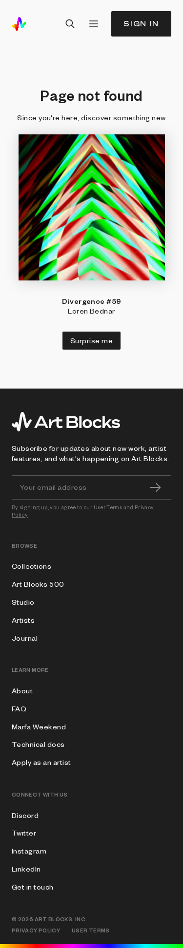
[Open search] (70, 24)
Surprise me (91, 340)
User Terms (108, 507)
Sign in (141, 23)
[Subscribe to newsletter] (155, 487)
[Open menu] (94, 24)
